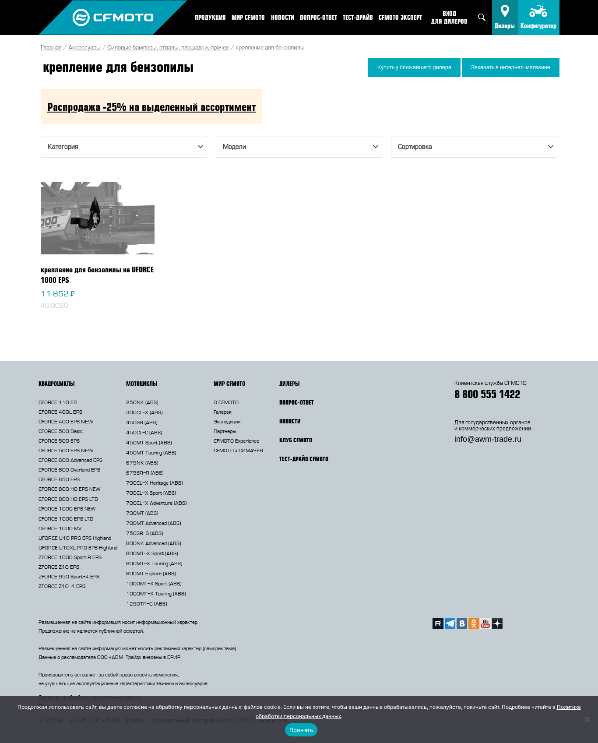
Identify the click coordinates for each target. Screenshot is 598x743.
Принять (301, 729)
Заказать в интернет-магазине (510, 67)
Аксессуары (84, 47)
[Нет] (587, 719)
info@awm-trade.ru (487, 439)
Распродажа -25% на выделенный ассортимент (151, 106)
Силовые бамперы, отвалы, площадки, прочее (168, 47)
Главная (51, 47)
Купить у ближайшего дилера (414, 67)
